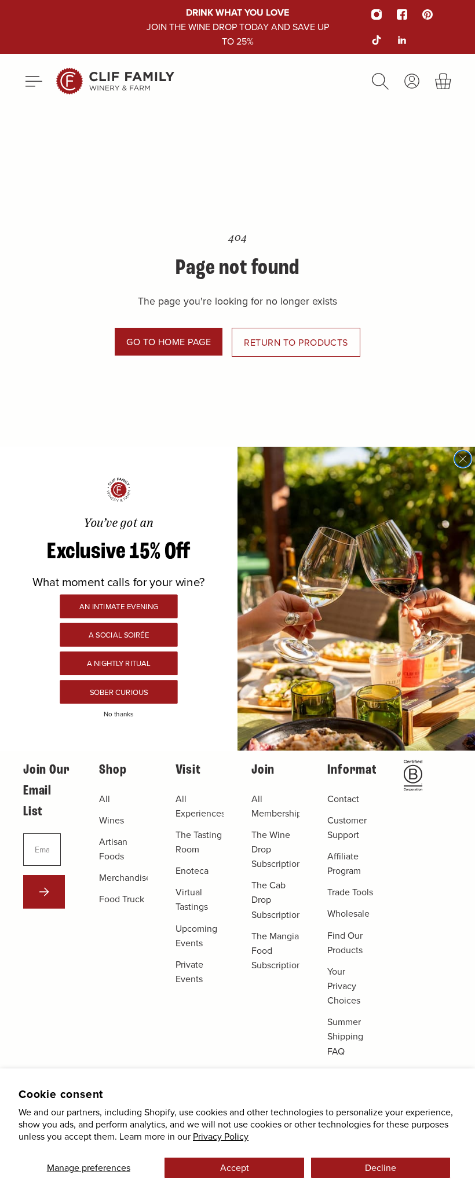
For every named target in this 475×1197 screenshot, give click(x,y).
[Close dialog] (463, 459)
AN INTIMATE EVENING (118, 606)
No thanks (119, 713)
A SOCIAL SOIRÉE (119, 634)
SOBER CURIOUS (119, 691)
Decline (380, 1167)
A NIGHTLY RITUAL (119, 663)
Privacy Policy (221, 1136)
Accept (234, 1167)
